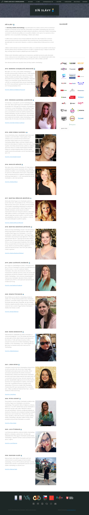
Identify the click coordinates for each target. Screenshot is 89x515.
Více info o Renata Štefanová (11, 311)
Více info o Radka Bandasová (11, 351)
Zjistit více (64, 128)
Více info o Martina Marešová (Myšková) (14, 253)
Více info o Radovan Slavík (11, 469)
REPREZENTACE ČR (48, 1)
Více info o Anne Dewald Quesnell (13, 156)
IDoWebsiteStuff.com (71, 510)
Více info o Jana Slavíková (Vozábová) (13, 285)
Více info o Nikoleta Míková (11, 181)
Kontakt (85, 1)
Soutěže (58, 1)
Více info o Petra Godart (10, 423)
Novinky (30, 1)
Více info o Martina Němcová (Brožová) (14, 222)
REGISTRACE (77, 1)
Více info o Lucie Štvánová (11, 443)
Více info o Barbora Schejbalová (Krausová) (15, 89)
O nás (38, 1)
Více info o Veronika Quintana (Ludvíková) (14, 122)
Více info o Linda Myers (10, 394)
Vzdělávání (67, 1)
